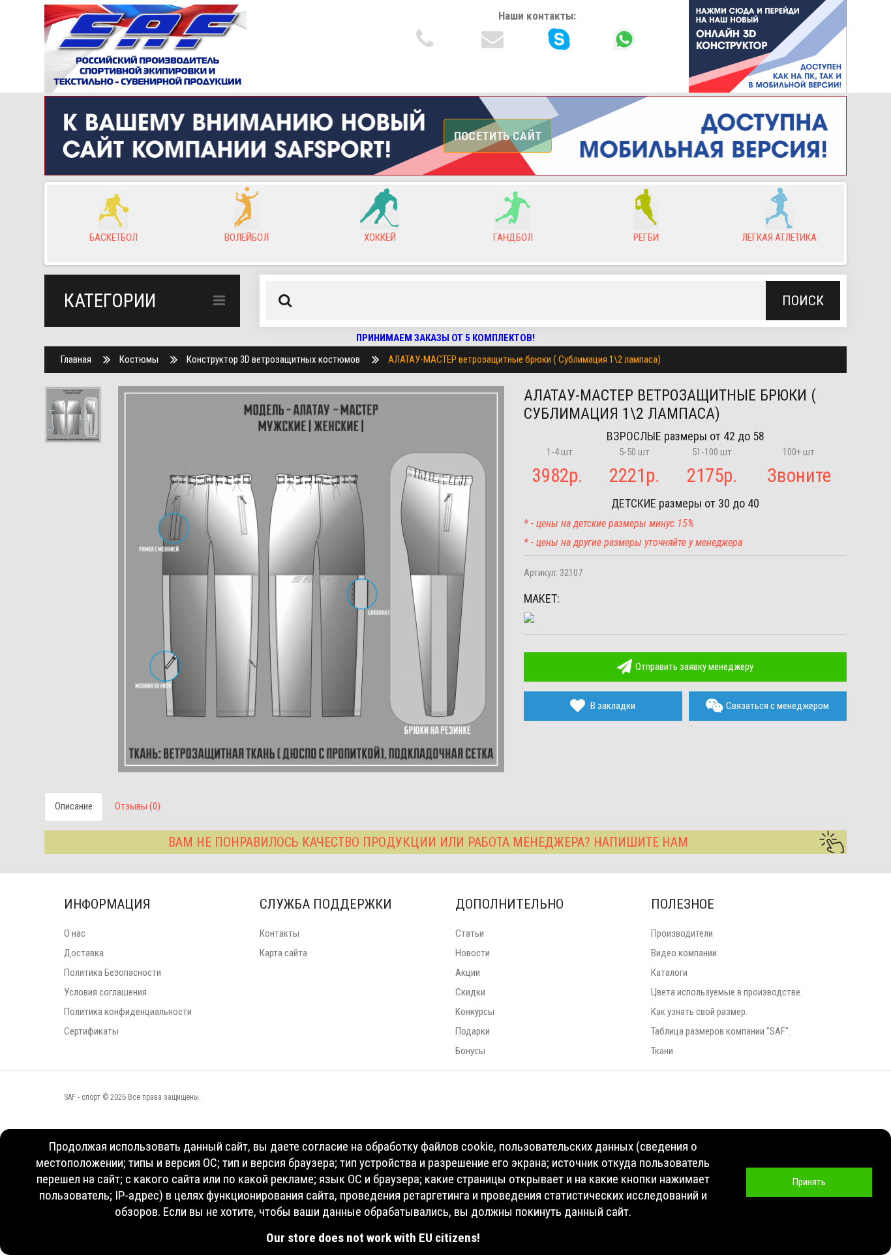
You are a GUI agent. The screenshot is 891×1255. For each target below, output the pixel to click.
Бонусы (470, 1051)
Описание (74, 806)
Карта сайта (283, 953)
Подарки (472, 1031)
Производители (682, 933)
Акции (467, 972)
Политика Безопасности (112, 972)
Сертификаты (91, 1031)
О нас (74, 933)
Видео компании (684, 953)
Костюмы (139, 359)
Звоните (799, 475)
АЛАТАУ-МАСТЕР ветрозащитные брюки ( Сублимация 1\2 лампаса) (524, 359)
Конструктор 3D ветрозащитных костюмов (273, 359)
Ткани (662, 1051)
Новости (472, 953)
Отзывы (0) (137, 806)
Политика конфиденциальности (128, 1012)
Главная (76, 359)
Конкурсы (474, 1012)
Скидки (470, 992)
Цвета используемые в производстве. (726, 992)
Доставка (84, 953)
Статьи (469, 933)
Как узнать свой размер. (699, 1012)
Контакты (279, 933)
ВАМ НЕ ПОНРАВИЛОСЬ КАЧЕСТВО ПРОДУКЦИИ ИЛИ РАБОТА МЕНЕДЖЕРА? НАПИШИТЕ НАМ (428, 842)
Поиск (803, 301)
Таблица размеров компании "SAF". (721, 1031)
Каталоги (669, 972)
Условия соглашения (105, 992)
